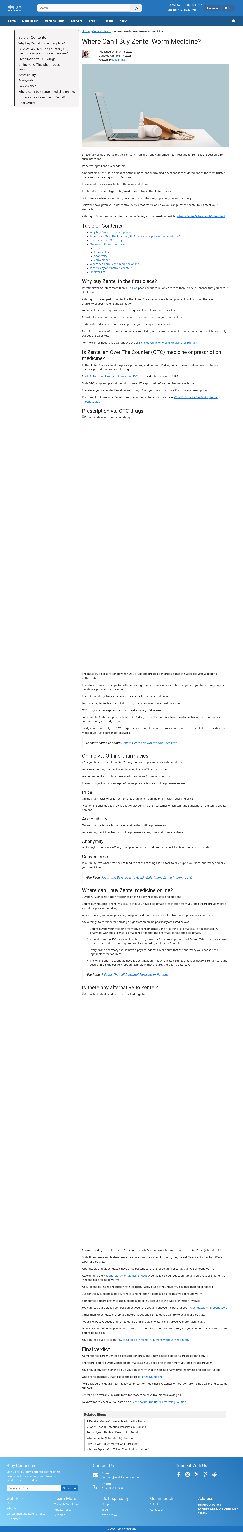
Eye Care (76, 20)
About (123, 20)
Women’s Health (54, 20)
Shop (92, 20)
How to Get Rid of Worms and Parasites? (149, 743)
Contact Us (157, 1509)
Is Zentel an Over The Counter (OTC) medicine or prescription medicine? (135, 236)
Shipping (155, 1504)
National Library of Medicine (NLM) (125, 1275)
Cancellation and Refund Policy (26, 1513)
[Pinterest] (205, 1474)
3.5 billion (131, 288)
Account (214, 8)
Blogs (109, 20)
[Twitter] (196, 1474)
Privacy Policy (62, 1509)
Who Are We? (110, 1515)
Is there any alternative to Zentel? (111, 268)
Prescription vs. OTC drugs (106, 240)
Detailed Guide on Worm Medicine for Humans (168, 342)
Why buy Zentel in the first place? (110, 232)
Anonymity (100, 256)
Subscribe (69, 1488)
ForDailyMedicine (151, 1377)
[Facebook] (178, 1474)
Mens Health (30, 20)
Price (97, 248)
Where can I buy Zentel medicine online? (115, 264)
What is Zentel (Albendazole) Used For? (201, 216)
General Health (101, 31)
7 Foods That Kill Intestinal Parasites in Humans (134, 974)
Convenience (102, 260)
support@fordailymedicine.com (121, 1477)
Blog (105, 1509)
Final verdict (97, 272)
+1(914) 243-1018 (192, 5)
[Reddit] (214, 1474)
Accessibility (101, 252)
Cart (230, 8)
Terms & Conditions (66, 1504)
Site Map (59, 1515)
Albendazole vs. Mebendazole (208, 1307)
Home (12, 20)
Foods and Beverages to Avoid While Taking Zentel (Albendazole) (146, 877)
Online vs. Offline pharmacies (108, 244)
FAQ (9, 1503)
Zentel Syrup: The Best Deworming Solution (159, 1402)
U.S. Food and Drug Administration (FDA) (113, 376)
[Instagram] (187, 1474)
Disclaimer (13, 1519)
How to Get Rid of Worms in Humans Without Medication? (152, 1340)
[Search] (136, 8)
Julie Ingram (119, 59)
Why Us (11, 1508)
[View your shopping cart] (233, 21)
